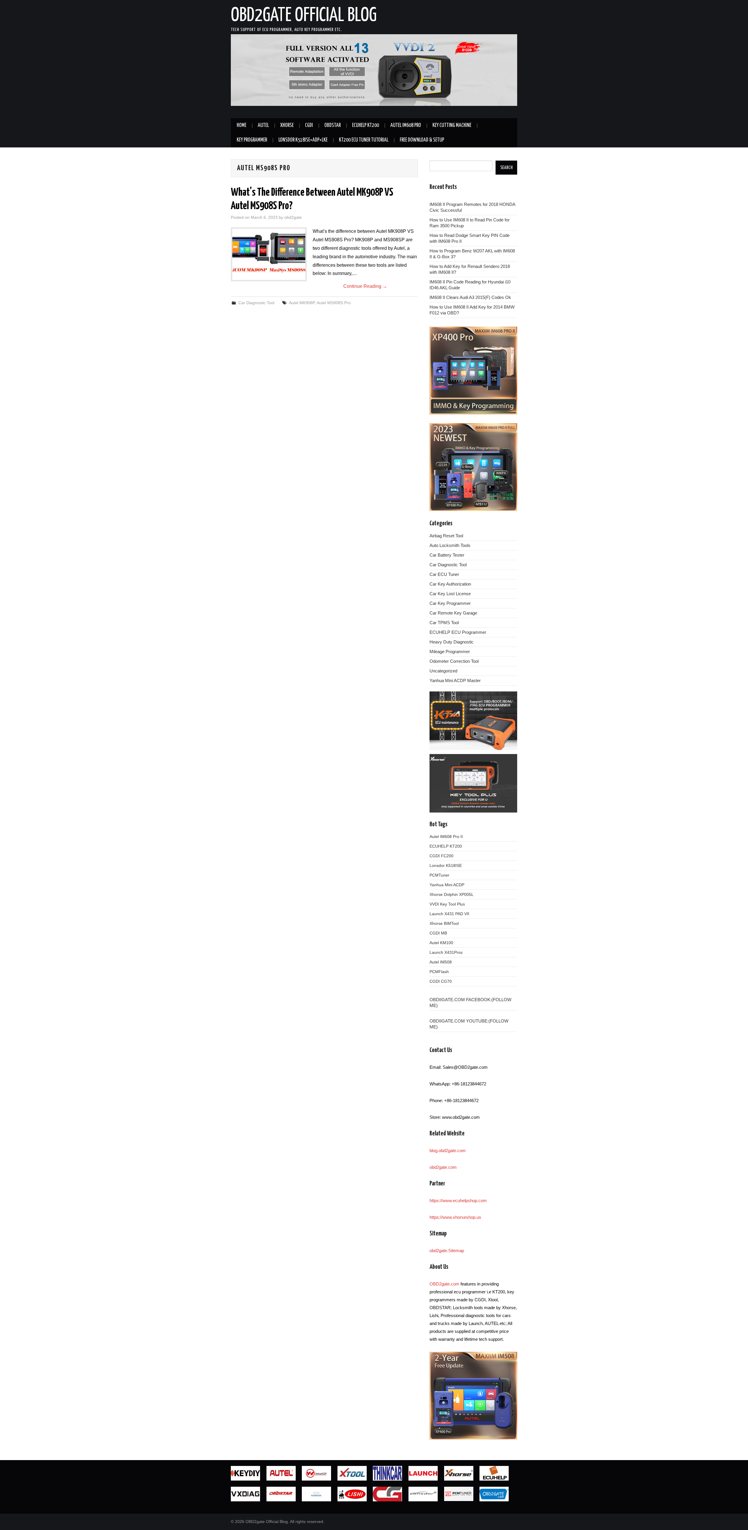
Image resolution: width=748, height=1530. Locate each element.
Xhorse (287, 125)
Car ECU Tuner (444, 574)
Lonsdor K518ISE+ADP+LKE (303, 140)
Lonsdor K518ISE (446, 865)
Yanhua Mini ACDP (447, 884)
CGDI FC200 (441, 855)
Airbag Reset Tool (446, 535)
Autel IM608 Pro (405, 125)
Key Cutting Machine (451, 125)
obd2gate (293, 217)
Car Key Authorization (450, 583)
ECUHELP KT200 (365, 125)
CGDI (309, 125)
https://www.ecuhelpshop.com (458, 1200)
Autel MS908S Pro (334, 302)
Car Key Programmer (450, 603)
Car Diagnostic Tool (256, 302)
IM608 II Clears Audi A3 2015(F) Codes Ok (470, 297)
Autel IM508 (441, 962)
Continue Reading (365, 286)
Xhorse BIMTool (444, 923)
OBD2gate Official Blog (304, 15)
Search (506, 167)
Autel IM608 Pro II (446, 836)
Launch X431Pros (446, 952)
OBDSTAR (332, 125)
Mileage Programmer (450, 651)
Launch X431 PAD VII (449, 913)
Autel (263, 125)
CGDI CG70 (441, 981)
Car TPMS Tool (444, 622)
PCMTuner (439, 875)
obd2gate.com (443, 1167)
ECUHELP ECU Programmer (458, 632)
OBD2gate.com (444, 1283)
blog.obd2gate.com (448, 1150)
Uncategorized (443, 670)
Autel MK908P (302, 302)
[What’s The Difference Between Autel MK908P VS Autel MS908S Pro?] (268, 254)
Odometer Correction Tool (454, 661)
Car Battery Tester (447, 555)
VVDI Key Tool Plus (447, 904)
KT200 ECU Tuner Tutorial (363, 140)
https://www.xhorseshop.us (455, 1217)
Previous (220, 71)
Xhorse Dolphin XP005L (452, 894)
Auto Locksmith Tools (450, 545)
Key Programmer (252, 140)
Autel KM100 (441, 942)
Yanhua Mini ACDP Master (455, 680)
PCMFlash (439, 971)
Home (241, 125)
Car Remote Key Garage (453, 612)
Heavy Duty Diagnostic (452, 641)
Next (527, 71)
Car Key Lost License (450, 593)
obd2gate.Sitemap (447, 1250)
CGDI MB (438, 933)
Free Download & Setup (422, 140)
